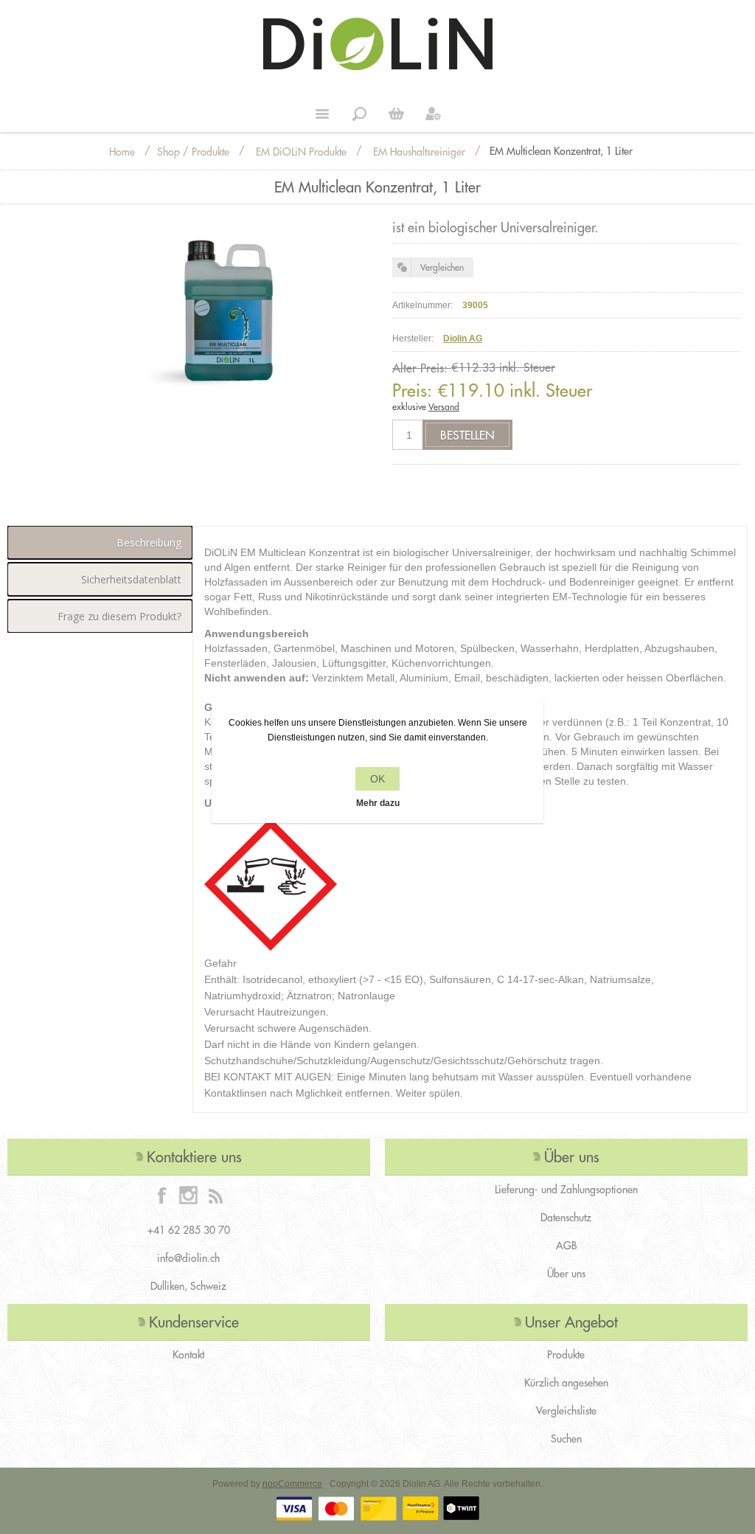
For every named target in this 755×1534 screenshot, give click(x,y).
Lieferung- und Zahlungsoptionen (566, 1189)
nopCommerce (292, 1484)
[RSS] (215, 1194)
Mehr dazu (378, 803)
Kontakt (188, 1354)
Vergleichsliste (566, 1410)
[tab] (99, 542)
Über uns (566, 1273)
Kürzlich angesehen (566, 1382)
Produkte (566, 1354)
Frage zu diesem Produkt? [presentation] (119, 616)
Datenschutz (565, 1217)
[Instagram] (188, 1194)
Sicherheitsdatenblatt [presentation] (131, 579)
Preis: (412, 390)
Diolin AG (462, 338)
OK (377, 779)
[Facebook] (162, 1194)
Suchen (566, 1439)
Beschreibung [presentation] (148, 542)
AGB (566, 1245)
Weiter (396, 113)
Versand (443, 406)
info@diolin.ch (188, 1258)
